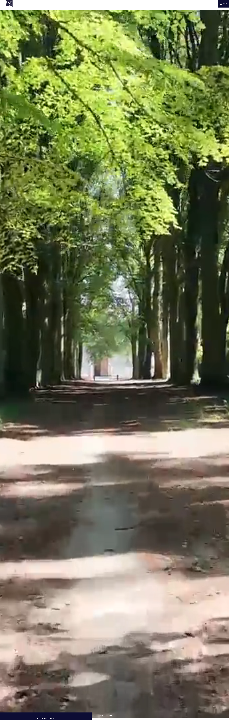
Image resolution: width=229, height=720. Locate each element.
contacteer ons (106, 715)
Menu (225, 3)
